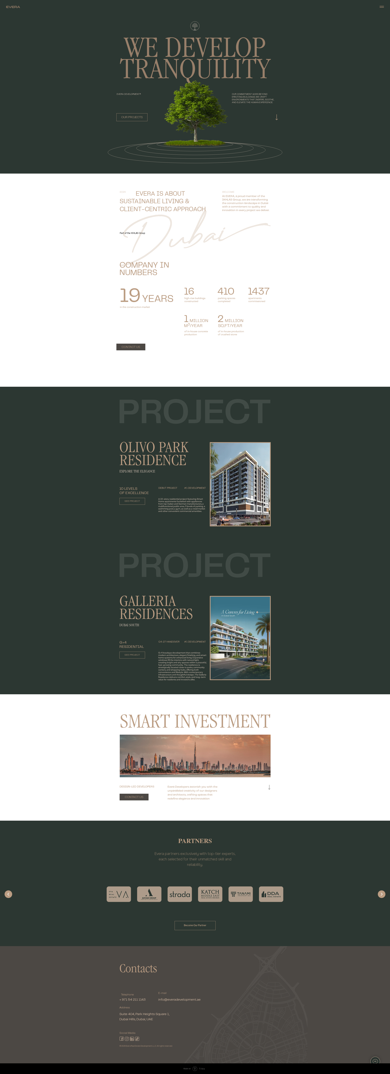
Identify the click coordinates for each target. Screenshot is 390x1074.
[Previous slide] (8, 894)
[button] (195, 925)
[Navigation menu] (382, 7)
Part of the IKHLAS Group (132, 233)
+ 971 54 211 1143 (132, 999)
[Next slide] (381, 894)
